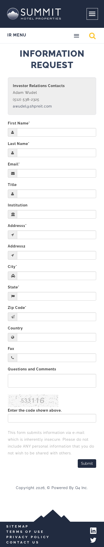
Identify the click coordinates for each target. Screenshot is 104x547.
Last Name (19, 144)
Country (15, 328)
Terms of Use (25, 532)
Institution (18, 205)
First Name (19, 123)
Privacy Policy (28, 537)
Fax (11, 349)
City (12, 267)
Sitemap (17, 526)
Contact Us (22, 542)
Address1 (17, 226)
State (13, 287)
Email (14, 164)
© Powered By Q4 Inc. (67, 488)
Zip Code (17, 308)
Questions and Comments (32, 369)
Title (12, 185)
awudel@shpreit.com (32, 106)
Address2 (16, 246)
